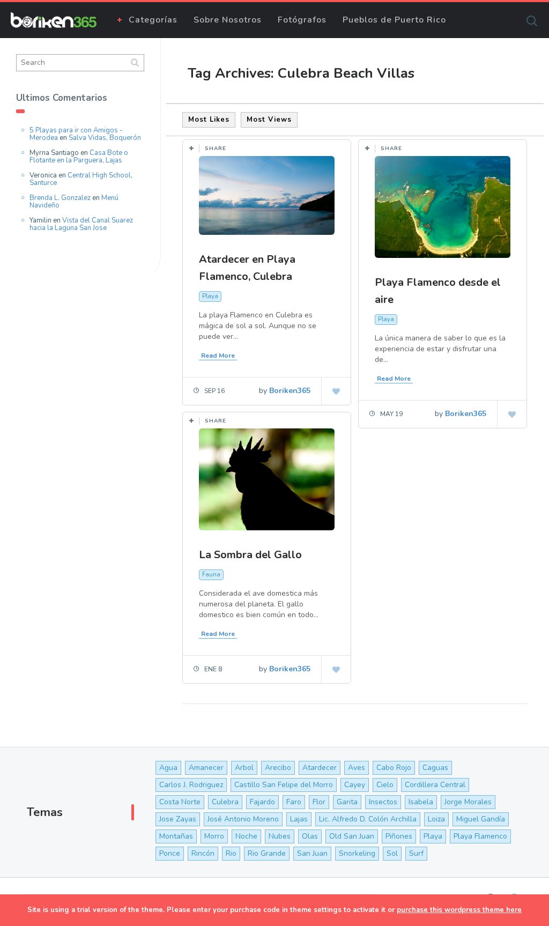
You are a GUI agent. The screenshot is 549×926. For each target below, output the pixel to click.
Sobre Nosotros (228, 20)
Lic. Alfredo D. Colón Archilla (368, 819)
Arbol (244, 767)
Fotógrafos (302, 20)
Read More (218, 355)
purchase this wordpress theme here (459, 910)
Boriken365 (289, 391)
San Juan (312, 853)
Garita (347, 802)
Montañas (176, 836)
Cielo (385, 785)
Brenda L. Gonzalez (60, 198)
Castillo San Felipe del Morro (283, 785)
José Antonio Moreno (243, 819)
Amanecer (206, 767)
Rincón (202, 853)
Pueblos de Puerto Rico (394, 20)
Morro (214, 836)
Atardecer (319, 767)
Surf (416, 853)
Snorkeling (357, 853)
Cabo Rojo (393, 767)
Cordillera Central (435, 785)
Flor (319, 802)
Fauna (211, 575)
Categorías (153, 20)
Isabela (421, 802)
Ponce (169, 853)
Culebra (225, 802)
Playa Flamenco (480, 836)
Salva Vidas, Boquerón (105, 138)
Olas (310, 836)
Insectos (383, 802)
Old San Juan (351, 836)
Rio (231, 853)
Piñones (398, 836)
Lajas (299, 819)
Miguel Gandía (480, 819)
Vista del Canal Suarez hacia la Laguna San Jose (81, 224)
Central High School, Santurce (80, 179)
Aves (356, 767)
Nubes (280, 836)
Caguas (435, 767)
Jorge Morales (468, 802)
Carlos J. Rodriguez (191, 785)
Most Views (269, 119)
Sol (392, 853)
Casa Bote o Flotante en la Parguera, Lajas (78, 156)
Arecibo (278, 767)
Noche (246, 836)
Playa (210, 296)
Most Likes (208, 119)
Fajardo (262, 802)
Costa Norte (180, 802)
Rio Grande (267, 853)
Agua (168, 767)
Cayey (354, 785)
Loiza (436, 819)
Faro (293, 802)
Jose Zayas (177, 819)
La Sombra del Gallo (250, 554)
